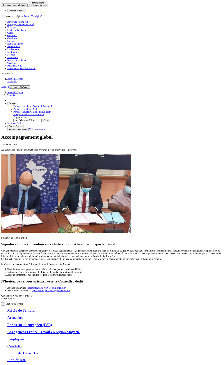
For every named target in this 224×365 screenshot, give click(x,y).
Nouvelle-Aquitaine (16, 60)
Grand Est (12, 35)
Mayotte (11, 54)
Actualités (12, 81)
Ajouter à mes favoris (18, 129)
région (17, 11)
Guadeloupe (13, 38)
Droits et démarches (25, 353)
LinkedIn (32, 111)
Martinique (12, 52)
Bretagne (11, 27)
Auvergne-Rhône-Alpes (18, 21)
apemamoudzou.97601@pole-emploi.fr (47, 287)
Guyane (11, 41)
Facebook (32, 106)
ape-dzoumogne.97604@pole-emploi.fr (51, 290)
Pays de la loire (14, 65)
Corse (10, 32)
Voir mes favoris (37, 129)
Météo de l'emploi (21, 310)
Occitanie (11, 63)
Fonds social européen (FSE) (29, 325)
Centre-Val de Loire (16, 30)
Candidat (14, 346)
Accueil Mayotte (15, 78)
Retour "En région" (33, 16)
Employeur (16, 339)
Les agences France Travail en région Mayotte (43, 332)
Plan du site (16, 360)
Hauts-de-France (15, 43)
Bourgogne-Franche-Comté (20, 24)
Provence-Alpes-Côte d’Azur (21, 68)
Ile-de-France (13, 46)
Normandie (12, 57)
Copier (46, 120)
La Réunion (13, 49)
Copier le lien (19, 117)
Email (28, 114)
